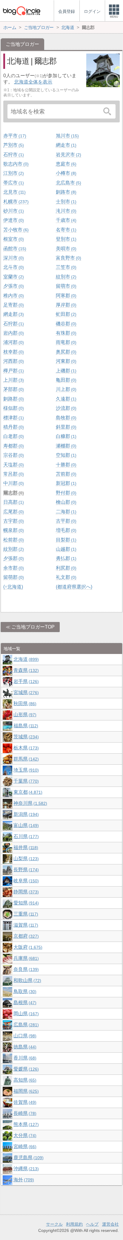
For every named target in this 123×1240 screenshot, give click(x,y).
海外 (23, 1179)
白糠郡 (65, 436)
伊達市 (12, 220)
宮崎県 (24, 1146)
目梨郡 (65, 539)
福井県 (25, 847)
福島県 (25, 725)
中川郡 (12, 483)
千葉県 (25, 781)
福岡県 (25, 1091)
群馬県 (25, 758)
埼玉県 (25, 769)
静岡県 (25, 891)
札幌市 (15, 201)
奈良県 (25, 969)
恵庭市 (65, 163)
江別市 (12, 173)
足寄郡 (12, 304)
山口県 (24, 1035)
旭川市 (66, 135)
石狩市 (12, 154)
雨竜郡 (65, 342)
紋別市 (65, 276)
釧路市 (65, 192)
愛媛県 (25, 1068)
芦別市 (12, 145)
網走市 (65, 145)
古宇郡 (12, 520)
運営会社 (110, 1224)
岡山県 (25, 1013)
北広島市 (68, 182)
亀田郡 (65, 380)
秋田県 (24, 703)
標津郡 (12, 417)
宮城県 (25, 692)
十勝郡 (65, 464)
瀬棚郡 (65, 445)
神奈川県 (29, 803)
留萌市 (65, 286)
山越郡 (65, 549)
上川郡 (12, 380)
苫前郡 (65, 473)
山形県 (24, 714)
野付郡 (65, 492)
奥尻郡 (65, 351)
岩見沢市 (68, 154)
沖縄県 (25, 1168)
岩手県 (25, 681)
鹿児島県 (27, 1157)
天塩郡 (12, 464)
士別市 (65, 201)
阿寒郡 (65, 295)
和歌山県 (26, 980)
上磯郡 (65, 370)
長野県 (25, 869)
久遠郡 (65, 398)
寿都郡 (12, 445)
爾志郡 (12, 492)
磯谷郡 (65, 323)
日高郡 (12, 502)
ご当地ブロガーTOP (33, 626)
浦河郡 (12, 342)
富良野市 (68, 257)
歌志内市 (15, 163)
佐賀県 (24, 1102)
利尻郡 (65, 567)
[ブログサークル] (21, 10)
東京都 (27, 792)
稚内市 (12, 295)
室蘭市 (12, 276)
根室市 (12, 239)
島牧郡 (65, 417)
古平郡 (65, 520)
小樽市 (65, 173)
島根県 (24, 1002)
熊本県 (25, 1124)
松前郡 (12, 539)
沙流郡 (65, 408)
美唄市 (65, 248)
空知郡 (65, 455)
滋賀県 (25, 925)
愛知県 (25, 902)
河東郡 (65, 361)
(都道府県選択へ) (74, 586)
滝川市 (65, 210)
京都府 (25, 936)
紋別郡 (12, 549)
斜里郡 (65, 426)
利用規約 (74, 1224)
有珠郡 (65, 333)
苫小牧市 (15, 229)
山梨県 (25, 858)
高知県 (24, 1080)
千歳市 (65, 220)
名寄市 (65, 229)
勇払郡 (65, 558)
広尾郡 (12, 511)
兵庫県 (25, 958)
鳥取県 (24, 991)
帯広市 (12, 182)
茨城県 (25, 736)
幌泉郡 (12, 530)
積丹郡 (12, 426)
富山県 (25, 825)
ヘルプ (92, 1224)
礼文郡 (65, 577)
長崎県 (24, 1113)
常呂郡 (12, 473)
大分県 (24, 1135)
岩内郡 (12, 333)
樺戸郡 (12, 370)
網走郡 (12, 314)
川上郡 (65, 389)
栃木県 (25, 747)
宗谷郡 (12, 455)
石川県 (25, 836)
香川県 (24, 1057)
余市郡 (12, 567)
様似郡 (12, 408)
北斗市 (12, 267)
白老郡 (12, 436)
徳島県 (24, 1046)
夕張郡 (12, 558)
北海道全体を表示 (33, 81)
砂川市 (12, 210)
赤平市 (14, 135)
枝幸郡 (12, 351)
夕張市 (12, 286)
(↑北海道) (13, 586)
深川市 (12, 257)
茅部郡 (12, 389)
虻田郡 (65, 314)
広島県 (25, 1024)
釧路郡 (12, 398)
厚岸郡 (65, 304)
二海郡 (65, 511)
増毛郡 (65, 530)
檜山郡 (65, 502)
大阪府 (27, 947)
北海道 (25, 659)
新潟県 (25, 814)
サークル (54, 1224)
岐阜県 (25, 880)
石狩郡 (12, 323)
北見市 (13, 192)
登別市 (65, 239)
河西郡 (12, 361)
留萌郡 (12, 577)
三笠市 (65, 267)
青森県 (25, 670)
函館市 (14, 248)
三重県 (25, 913)
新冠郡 (65, 483)
